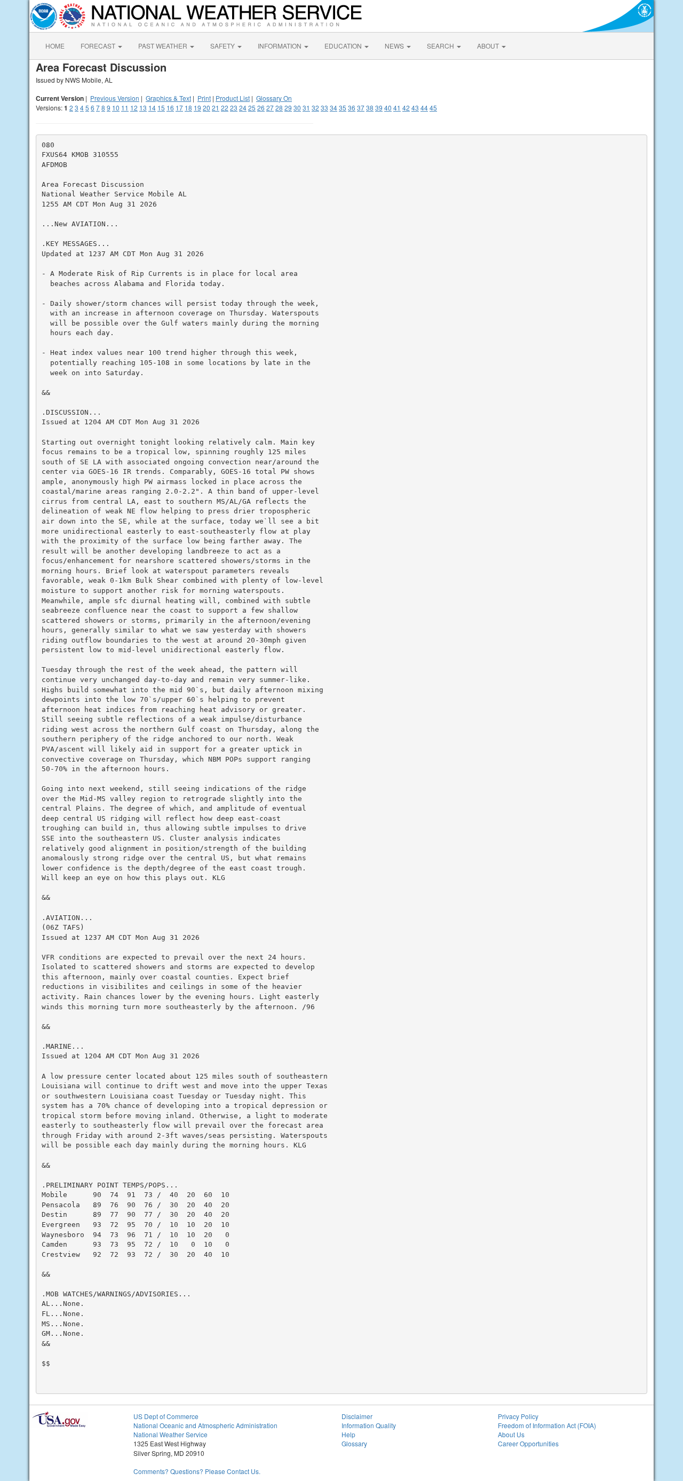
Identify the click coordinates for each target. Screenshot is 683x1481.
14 (152, 107)
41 (397, 107)
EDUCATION (343, 45)
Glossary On (274, 97)
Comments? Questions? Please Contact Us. (196, 1471)
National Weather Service (170, 1434)
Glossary (354, 1443)
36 (351, 107)
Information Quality (369, 1425)
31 (306, 107)
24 (243, 107)
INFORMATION (280, 45)
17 (179, 107)
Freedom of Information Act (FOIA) (547, 1425)
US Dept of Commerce (165, 1416)
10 (116, 107)
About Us (511, 1434)
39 (379, 107)
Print (204, 97)
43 (415, 107)
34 (333, 107)
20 (206, 107)
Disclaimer (357, 1416)
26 (261, 107)
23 (233, 107)
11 (125, 107)
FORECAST (99, 45)
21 (215, 107)
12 (134, 107)
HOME (55, 45)
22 (224, 107)
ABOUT (489, 45)
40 (388, 107)
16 (170, 107)
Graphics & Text (168, 97)
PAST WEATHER (163, 45)
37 (360, 107)
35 (342, 107)
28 (279, 107)
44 (424, 107)
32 (315, 107)
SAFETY (223, 45)
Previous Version (114, 97)
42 (406, 107)
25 (252, 107)
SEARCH (441, 45)
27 (270, 107)
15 (161, 107)
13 (143, 107)
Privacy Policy (518, 1416)
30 (297, 107)
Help (348, 1434)
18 (188, 107)
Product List (233, 97)
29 (288, 107)
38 (370, 107)
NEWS (395, 45)
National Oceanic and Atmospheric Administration (205, 1425)
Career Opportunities (528, 1443)
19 (197, 107)
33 (324, 107)
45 (433, 107)
